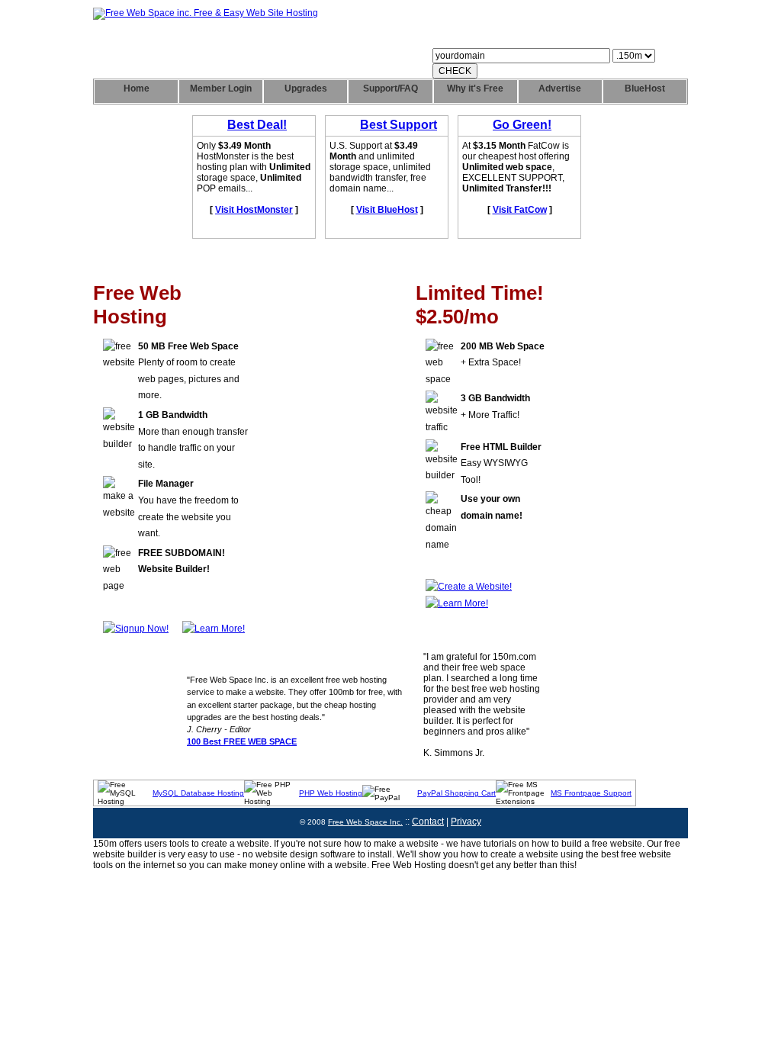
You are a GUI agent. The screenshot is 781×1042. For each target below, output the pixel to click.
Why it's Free (475, 88)
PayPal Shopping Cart (456, 793)
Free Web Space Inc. (365, 822)
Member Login (221, 88)
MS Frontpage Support (591, 793)
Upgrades (305, 88)
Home (136, 88)
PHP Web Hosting (330, 793)
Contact (428, 821)
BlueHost (645, 88)
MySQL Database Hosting (198, 793)
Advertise (559, 88)
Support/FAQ (390, 88)
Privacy (466, 821)
